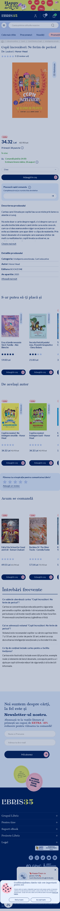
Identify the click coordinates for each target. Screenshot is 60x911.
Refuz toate (19, 900)
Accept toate (41, 900)
